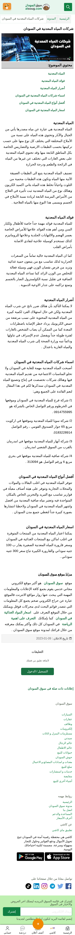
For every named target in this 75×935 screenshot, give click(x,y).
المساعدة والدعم (62, 813)
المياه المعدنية (56, 73)
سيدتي (68, 738)
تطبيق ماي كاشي (62, 830)
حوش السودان (64, 757)
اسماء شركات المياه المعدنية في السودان (40, 95)
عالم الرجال (65, 742)
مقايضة (68, 776)
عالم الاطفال (64, 747)
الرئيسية (64, 18)
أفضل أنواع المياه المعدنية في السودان (42, 102)
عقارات (68, 719)
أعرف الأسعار (64, 818)
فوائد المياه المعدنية (53, 80)
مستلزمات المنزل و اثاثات (57, 733)
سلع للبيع (67, 766)
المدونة (51, 18)
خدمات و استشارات (61, 771)
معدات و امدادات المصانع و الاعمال (52, 762)
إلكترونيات (66, 728)
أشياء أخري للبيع (62, 781)
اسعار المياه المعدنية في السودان (45, 110)
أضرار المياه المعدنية (52, 88)
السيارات (67, 714)
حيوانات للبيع (64, 752)
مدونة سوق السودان (60, 805)
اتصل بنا (67, 809)
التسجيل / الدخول (37, 671)
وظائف (68, 723)
